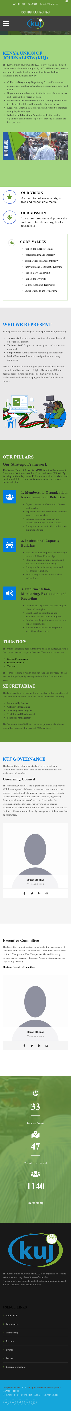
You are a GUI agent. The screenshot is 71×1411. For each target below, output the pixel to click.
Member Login (24, 1394)
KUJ (24, 1387)
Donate (9, 1358)
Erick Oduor (36, 879)
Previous (7, 147)
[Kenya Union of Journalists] (35, 23)
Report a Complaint (15, 1366)
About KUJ (11, 1315)
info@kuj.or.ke (50, 3)
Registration (9, 1394)
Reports (10, 1341)
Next (63, 147)
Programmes (12, 1324)
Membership (12, 1332)
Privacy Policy (51, 1394)
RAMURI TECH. (11, 1391)
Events (9, 1349)
